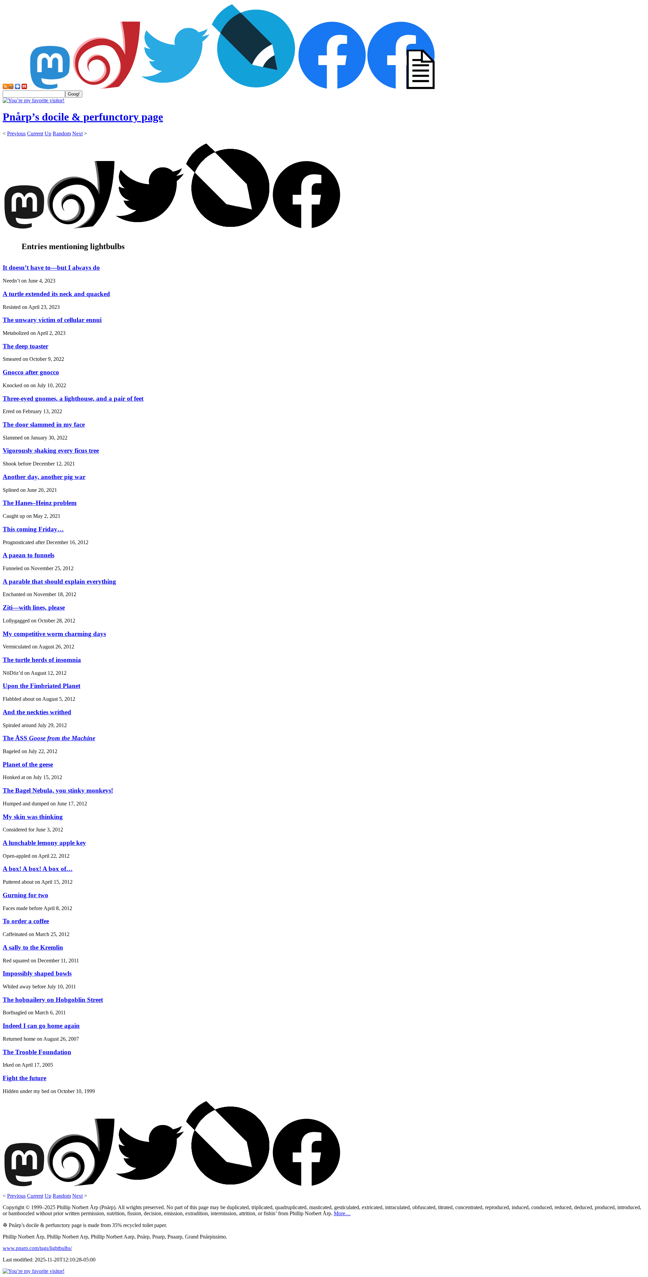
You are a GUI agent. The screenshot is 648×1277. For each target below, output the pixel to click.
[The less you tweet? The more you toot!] (50, 87)
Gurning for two (25, 895)
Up (48, 133)
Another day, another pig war (44, 476)
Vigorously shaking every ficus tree (51, 450)
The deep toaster (25, 346)
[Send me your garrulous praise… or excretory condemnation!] (24, 87)
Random (62, 133)
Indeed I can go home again (41, 1025)
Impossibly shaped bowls (37, 973)
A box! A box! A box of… (38, 868)
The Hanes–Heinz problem (40, 502)
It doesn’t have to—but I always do (51, 267)
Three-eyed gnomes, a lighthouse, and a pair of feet (73, 398)
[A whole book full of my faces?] (332, 87)
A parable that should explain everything (59, 581)
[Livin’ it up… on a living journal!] (254, 87)
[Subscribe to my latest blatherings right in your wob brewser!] (11, 87)
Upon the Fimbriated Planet (41, 685)
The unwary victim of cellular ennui (52, 319)
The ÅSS (49, 738)
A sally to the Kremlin (33, 947)
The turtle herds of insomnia (42, 659)
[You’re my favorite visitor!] (33, 100)
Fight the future (24, 1078)
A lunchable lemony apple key (44, 842)
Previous (16, 133)
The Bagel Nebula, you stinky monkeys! (58, 790)
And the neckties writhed (37, 712)
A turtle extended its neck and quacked (56, 293)
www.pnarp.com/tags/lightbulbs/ (37, 1248)
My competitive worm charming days (54, 633)
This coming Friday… (33, 529)
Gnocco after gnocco (31, 372)
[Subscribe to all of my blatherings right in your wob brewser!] (5, 87)
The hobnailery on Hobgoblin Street (53, 999)
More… (342, 1213)
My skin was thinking (33, 816)
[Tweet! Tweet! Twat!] (175, 87)
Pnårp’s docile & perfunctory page (83, 117)
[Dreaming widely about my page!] (106, 87)
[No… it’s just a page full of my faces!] (401, 87)
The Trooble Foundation (37, 1052)
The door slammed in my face (44, 424)
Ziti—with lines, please (34, 607)
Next (77, 133)
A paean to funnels (28, 555)
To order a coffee (26, 921)
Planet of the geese (28, 764)
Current (35, 133)
